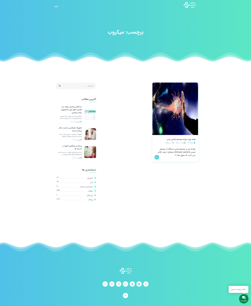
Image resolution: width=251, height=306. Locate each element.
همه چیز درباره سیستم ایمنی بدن (181, 139)
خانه (56, 6)
